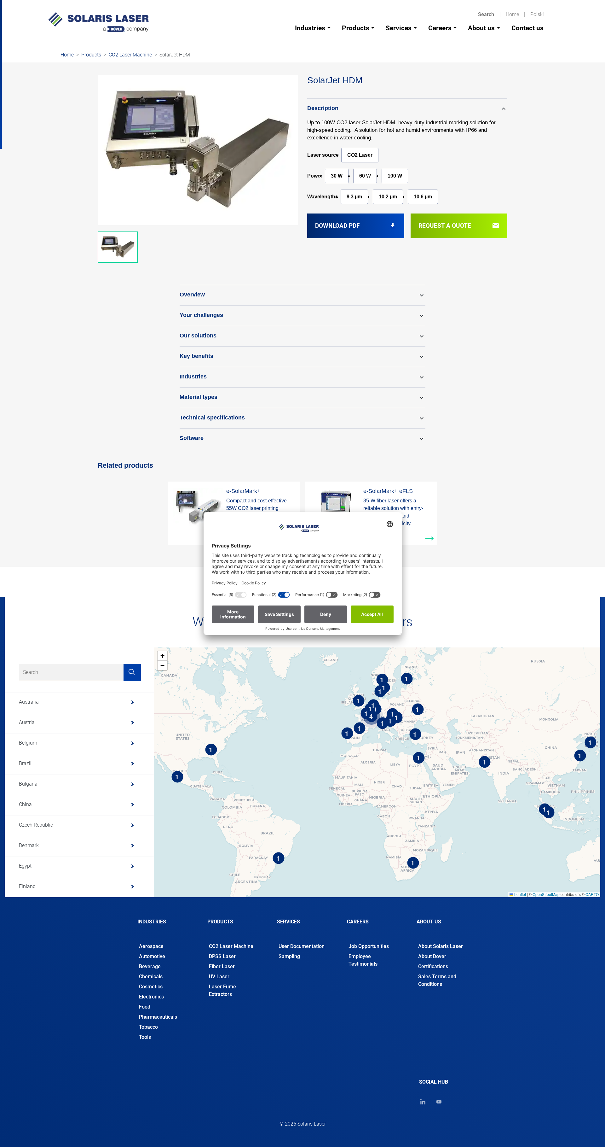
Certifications (433, 966)
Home (512, 14)
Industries (310, 28)
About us (481, 28)
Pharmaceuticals (158, 1017)
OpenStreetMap (546, 894)
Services (399, 28)
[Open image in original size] (98, 22)
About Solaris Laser (440, 946)
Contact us (527, 28)
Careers (440, 28)
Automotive (152, 956)
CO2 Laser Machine (130, 55)
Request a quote (459, 226)
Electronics (151, 997)
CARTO (592, 894)
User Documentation (302, 946)
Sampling (289, 956)
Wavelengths (322, 196)
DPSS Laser (222, 956)
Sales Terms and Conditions (437, 980)
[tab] (163, 927)
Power (314, 175)
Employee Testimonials (363, 960)
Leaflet (519, 894)
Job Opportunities (369, 946)
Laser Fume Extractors (222, 990)
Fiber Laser (222, 966)
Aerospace (151, 946)
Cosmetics (151, 987)
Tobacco (148, 1027)
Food (144, 1007)
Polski (537, 14)
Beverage (150, 966)
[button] (407, 109)
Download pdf (355, 226)
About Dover (432, 956)
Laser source (323, 155)
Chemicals (151, 977)
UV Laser (219, 977)
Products (355, 28)
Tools (145, 1037)
